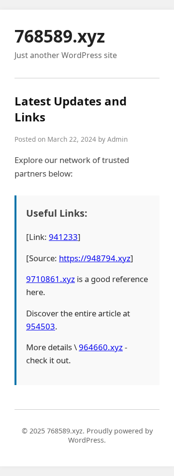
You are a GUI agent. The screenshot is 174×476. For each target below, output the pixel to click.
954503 (40, 326)
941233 (63, 236)
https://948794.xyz (94, 258)
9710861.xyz (50, 278)
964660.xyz (101, 347)
